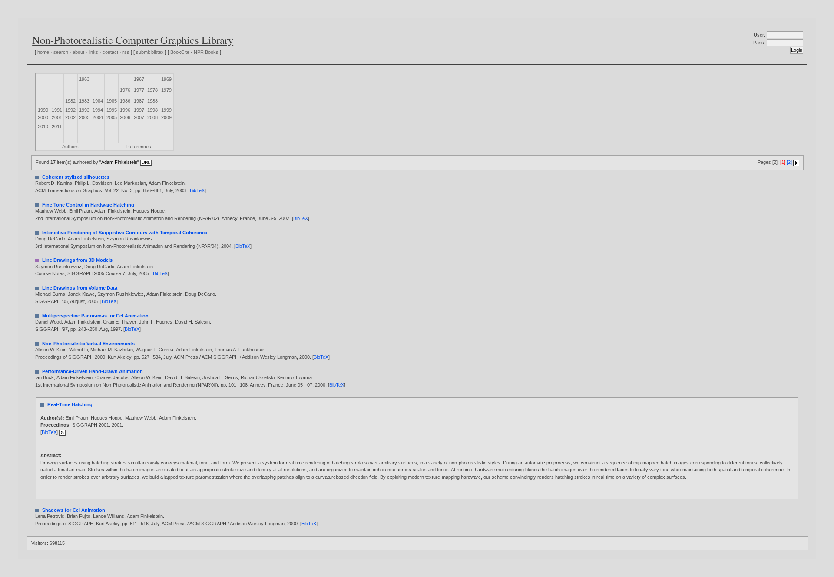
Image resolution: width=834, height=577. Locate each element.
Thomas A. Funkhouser (239, 349)
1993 (84, 110)
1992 (70, 110)
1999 (166, 110)
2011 (57, 126)
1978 (152, 90)
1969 (166, 79)
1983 (84, 100)
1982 (70, 100)
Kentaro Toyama (294, 377)
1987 (139, 100)
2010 (43, 126)
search (60, 52)
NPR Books (206, 52)
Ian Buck (44, 377)
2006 (125, 117)
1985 (111, 100)
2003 (84, 117)
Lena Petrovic (49, 516)
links (93, 52)
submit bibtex (150, 52)
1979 (166, 90)
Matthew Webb (50, 210)
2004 (98, 117)
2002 (70, 117)
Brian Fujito (78, 516)
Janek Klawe (81, 294)
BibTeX (197, 190)
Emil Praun (80, 210)
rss (125, 52)
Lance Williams (108, 516)
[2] (789, 162)
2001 (57, 117)
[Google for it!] (62, 432)
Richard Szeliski (258, 377)
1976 (125, 90)
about (78, 52)
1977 (139, 90)
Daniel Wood (48, 321)
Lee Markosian (130, 183)
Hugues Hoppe (149, 210)
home (43, 52)
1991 (57, 110)
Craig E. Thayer (119, 321)
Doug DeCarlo (50, 238)
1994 (98, 110)
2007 (139, 117)
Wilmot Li (78, 349)
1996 (125, 110)
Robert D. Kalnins (53, 183)
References (138, 146)
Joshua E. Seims (220, 377)
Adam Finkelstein (167, 183)
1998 (152, 110)
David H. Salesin (192, 321)
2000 (43, 117)
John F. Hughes (155, 321)
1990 (43, 110)
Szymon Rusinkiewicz (129, 238)
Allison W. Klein (50, 349)
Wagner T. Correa (154, 349)
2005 (111, 117)
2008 (152, 117)
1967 (139, 79)
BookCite (179, 52)
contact (110, 52)
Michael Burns (50, 294)
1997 (139, 110)
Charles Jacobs (112, 377)
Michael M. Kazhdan (111, 349)
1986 (125, 100)
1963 (84, 79)
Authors (70, 146)
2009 (166, 117)
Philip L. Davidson (93, 183)
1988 (152, 100)
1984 (98, 100)
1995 (111, 110)
